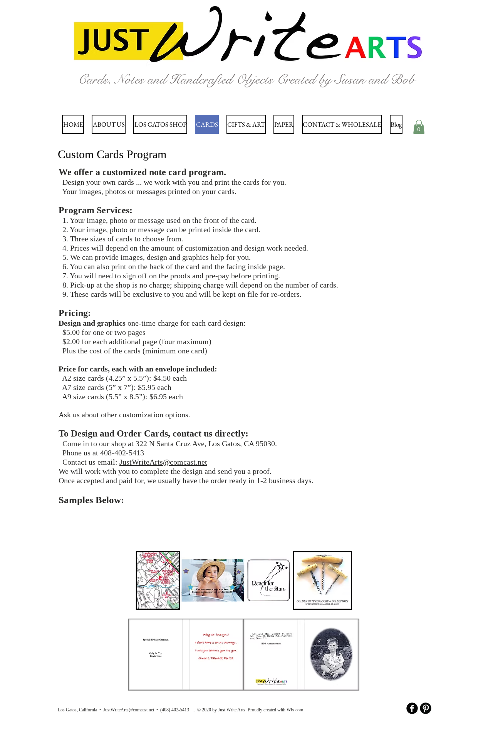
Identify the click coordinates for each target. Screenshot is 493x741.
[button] (419, 127)
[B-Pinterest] (425, 708)
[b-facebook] (412, 708)
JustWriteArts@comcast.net (163, 462)
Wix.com (295, 710)
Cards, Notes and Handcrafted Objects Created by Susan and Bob (246, 79)
